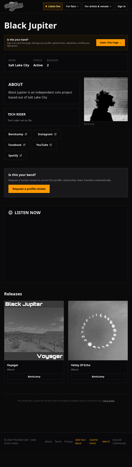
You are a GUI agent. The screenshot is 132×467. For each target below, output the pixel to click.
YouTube (42, 145)
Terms (58, 441)
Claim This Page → (111, 42)
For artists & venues (97, 6)
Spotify (13, 155)
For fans (71, 6)
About (48, 441)
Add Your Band (80, 441)
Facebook (14, 145)
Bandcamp (15, 134)
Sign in (122, 6)
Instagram (45, 134)
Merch (106, 441)
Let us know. (109, 400)
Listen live (54, 6)
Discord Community (119, 441)
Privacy (68, 441)
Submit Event (94, 441)
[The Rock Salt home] (13, 6)
